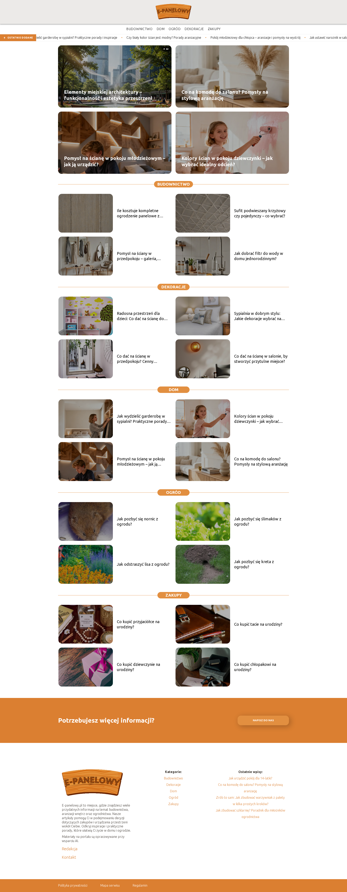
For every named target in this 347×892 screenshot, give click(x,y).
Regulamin (140, 885)
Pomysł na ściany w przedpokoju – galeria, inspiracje (137, 256)
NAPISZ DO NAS (263, 720)
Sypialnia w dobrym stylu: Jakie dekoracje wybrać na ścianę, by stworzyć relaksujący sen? (257, 316)
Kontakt (69, 857)
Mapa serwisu (110, 885)
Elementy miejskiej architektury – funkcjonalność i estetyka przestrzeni (108, 95)
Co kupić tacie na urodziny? (258, 624)
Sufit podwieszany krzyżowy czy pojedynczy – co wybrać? (260, 213)
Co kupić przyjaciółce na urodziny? (138, 624)
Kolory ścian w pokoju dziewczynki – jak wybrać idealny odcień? (227, 161)
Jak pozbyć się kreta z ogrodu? (254, 564)
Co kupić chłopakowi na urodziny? (255, 667)
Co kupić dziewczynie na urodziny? (138, 667)
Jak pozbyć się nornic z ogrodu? (137, 521)
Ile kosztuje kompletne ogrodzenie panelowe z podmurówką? (138, 213)
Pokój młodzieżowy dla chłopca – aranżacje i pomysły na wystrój (204, 37)
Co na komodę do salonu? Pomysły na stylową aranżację (225, 95)
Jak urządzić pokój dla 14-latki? (250, 778)
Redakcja (70, 848)
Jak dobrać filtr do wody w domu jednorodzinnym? (258, 256)
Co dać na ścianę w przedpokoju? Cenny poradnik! (135, 359)
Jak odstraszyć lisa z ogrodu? (143, 564)
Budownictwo (173, 184)
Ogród (173, 492)
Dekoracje (173, 287)
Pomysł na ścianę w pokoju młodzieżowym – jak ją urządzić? (114, 161)
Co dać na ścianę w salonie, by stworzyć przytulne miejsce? (261, 359)
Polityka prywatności (72, 885)
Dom (174, 389)
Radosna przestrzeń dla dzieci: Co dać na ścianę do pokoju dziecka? (140, 316)
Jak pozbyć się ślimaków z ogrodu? (257, 521)
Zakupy (173, 595)
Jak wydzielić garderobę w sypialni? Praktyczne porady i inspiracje (143, 419)
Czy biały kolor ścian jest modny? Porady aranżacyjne (112, 37)
